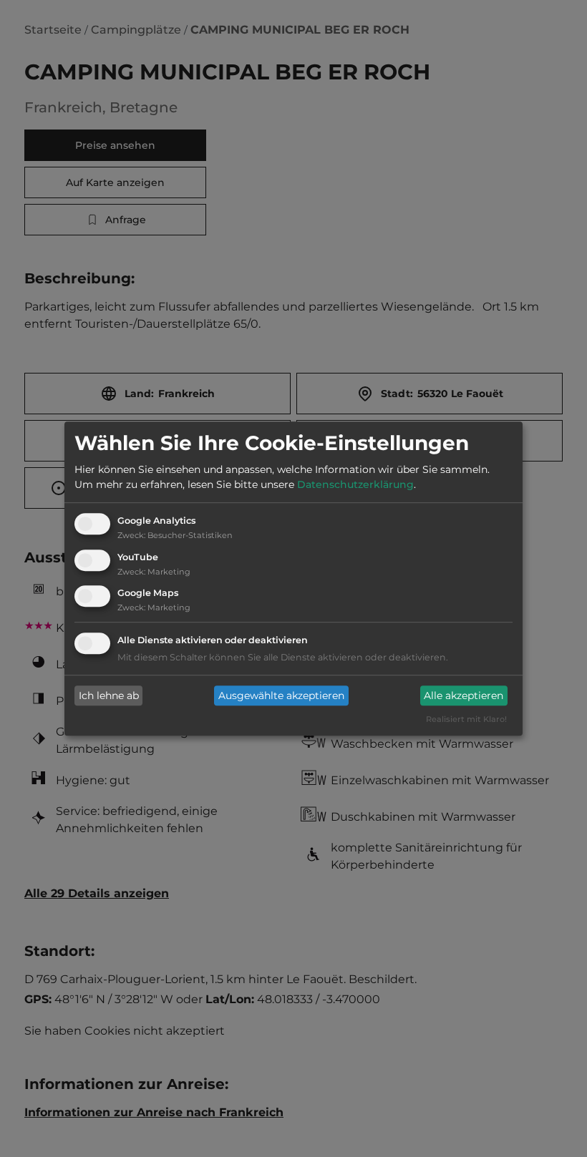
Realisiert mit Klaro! (466, 720)
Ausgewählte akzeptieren (281, 695)
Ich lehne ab (109, 695)
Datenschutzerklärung (355, 484)
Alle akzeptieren (463, 695)
